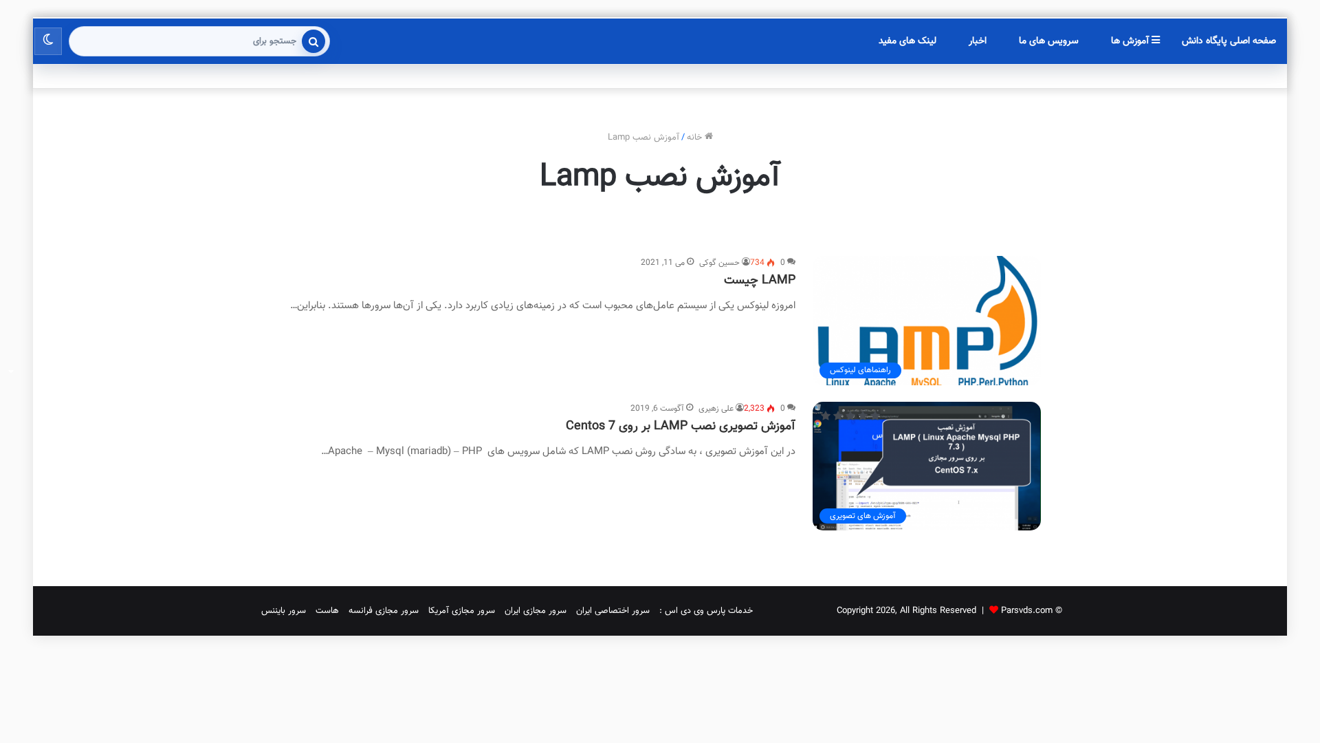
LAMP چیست (759, 280)
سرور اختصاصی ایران (613, 611)
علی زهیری (716, 408)
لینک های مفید (907, 41)
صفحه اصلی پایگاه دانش (1229, 41)
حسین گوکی (719, 263)
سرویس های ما (1049, 41)
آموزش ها (1131, 41)
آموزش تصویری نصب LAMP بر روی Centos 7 (680, 426)
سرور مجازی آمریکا (461, 611)
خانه (696, 137)
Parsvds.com (1027, 611)
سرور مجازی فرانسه (384, 611)
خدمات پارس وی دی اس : (706, 611)
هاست (327, 611)
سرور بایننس (283, 611)
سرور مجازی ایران (535, 611)
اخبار (978, 41)
